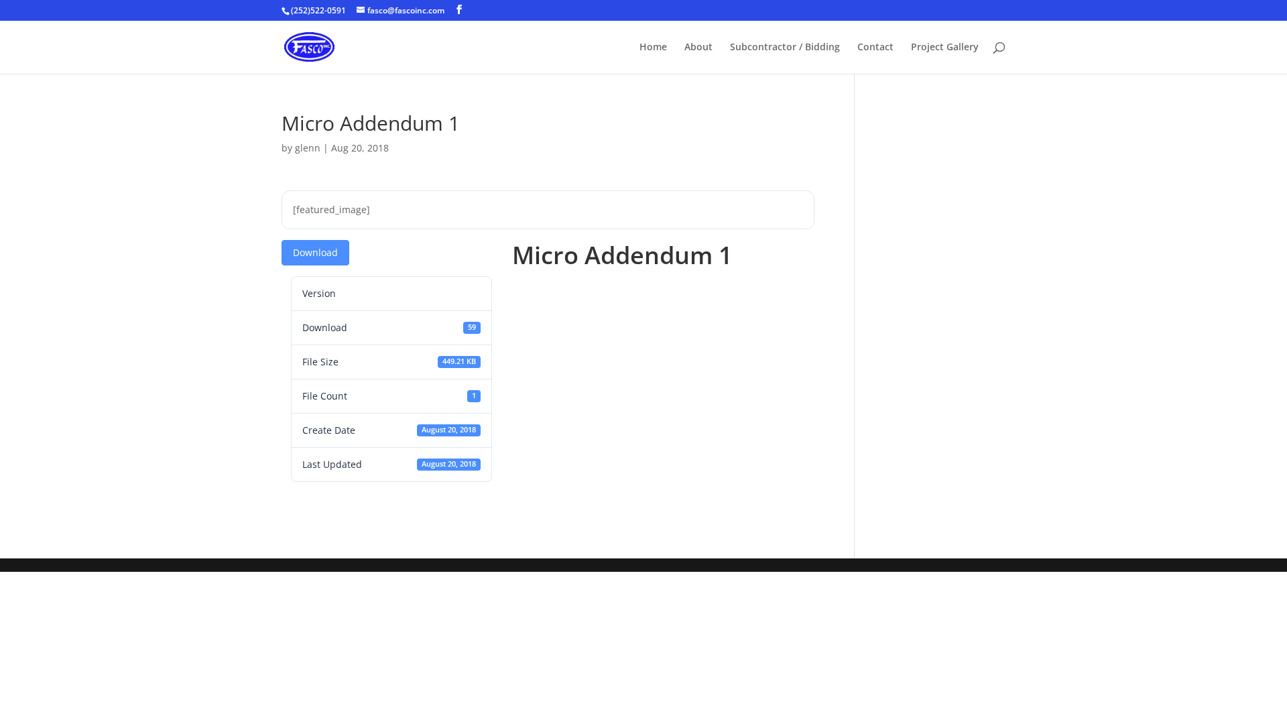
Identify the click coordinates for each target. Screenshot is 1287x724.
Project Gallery (945, 47)
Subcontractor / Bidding (785, 47)
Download (315, 252)
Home (653, 47)
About (698, 47)
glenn (307, 147)
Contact (875, 47)
